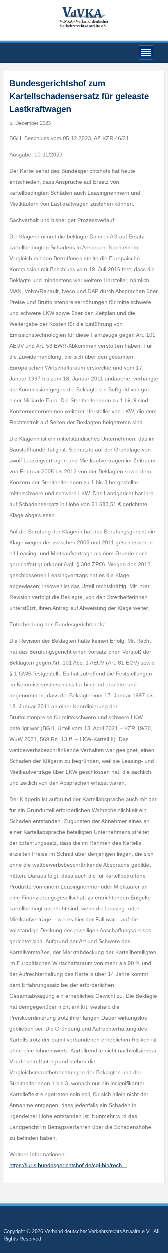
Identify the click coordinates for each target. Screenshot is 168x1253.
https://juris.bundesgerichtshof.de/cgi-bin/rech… (68, 1165)
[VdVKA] (84, 17)
